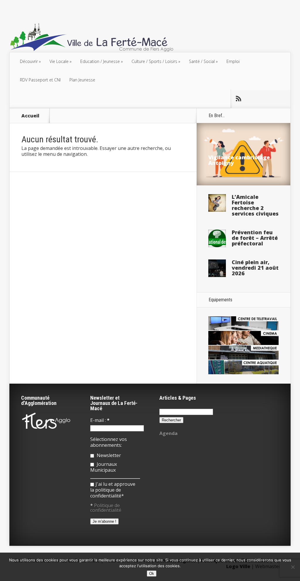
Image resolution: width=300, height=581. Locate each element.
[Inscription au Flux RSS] (238, 98)
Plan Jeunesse (82, 80)
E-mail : (100, 420)
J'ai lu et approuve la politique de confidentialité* (112, 490)
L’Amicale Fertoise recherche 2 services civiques (255, 205)
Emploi (233, 61)
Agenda (168, 433)
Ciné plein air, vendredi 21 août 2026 (255, 268)
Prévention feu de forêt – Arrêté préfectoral (255, 238)
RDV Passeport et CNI (40, 80)
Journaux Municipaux (103, 467)
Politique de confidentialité (105, 507)
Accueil (30, 115)
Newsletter (108, 455)
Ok (151, 573)
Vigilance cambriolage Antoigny (239, 160)
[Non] (293, 567)
